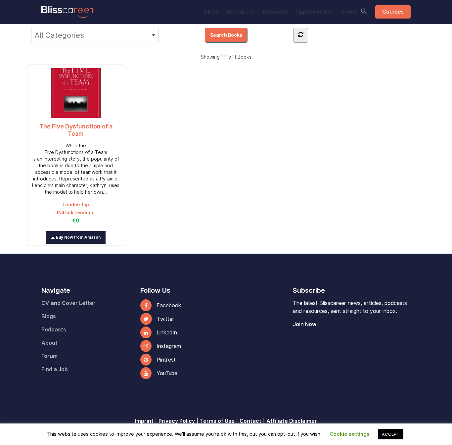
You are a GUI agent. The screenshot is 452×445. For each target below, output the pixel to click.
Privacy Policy (176, 421)
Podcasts (275, 12)
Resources (241, 12)
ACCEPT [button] (390, 434)
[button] (364, 11)
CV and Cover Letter (68, 303)
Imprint (144, 421)
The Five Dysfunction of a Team (76, 130)
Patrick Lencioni (76, 212)
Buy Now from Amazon (78, 237)
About (348, 12)
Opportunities (314, 12)
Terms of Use (217, 421)
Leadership (76, 204)
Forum (49, 356)
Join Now (304, 324)
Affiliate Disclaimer (291, 421)
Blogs (211, 12)
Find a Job (54, 369)
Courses (393, 12)
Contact (250, 421)
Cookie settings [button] (350, 434)
